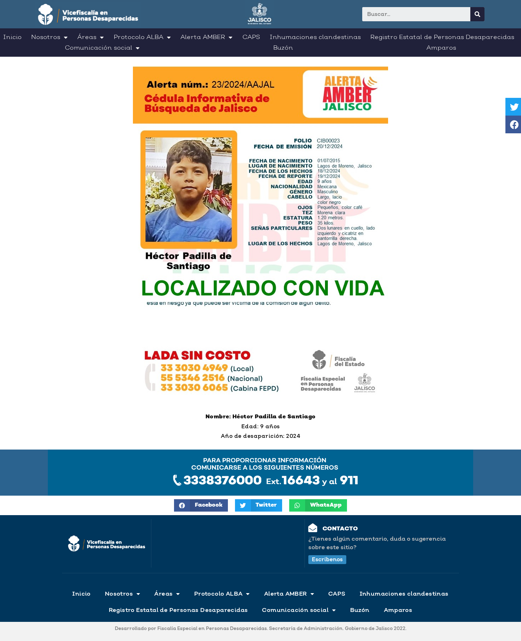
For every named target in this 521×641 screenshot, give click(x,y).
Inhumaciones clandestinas (315, 37)
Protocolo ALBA (138, 37)
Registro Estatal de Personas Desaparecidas (442, 37)
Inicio (12, 37)
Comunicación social (98, 48)
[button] (327, 559)
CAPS (251, 37)
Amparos (441, 48)
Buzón (283, 48)
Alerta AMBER (202, 37)
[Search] (477, 14)
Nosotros (45, 37)
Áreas (86, 37)
